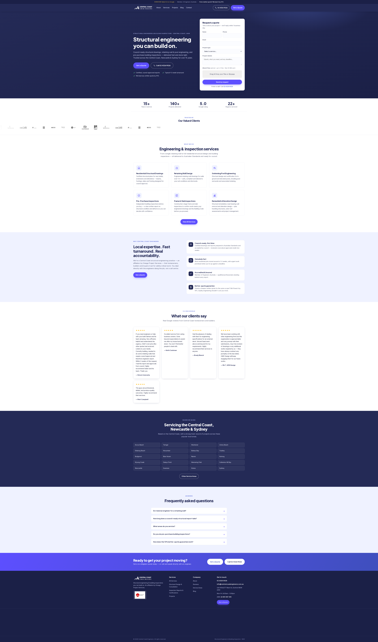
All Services (173, 581)
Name (204, 32)
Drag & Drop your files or (222, 74)
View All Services (189, 222)
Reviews (196, 584)
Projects (175, 8)
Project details (207, 56)
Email (204, 40)
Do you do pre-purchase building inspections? (171, 534)
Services (166, 8)
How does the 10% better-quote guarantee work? (173, 542)
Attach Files (218, 68)
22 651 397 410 (226, 597)
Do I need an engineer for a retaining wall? (169, 511)
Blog (182, 8)
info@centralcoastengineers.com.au (230, 584)
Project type (206, 47)
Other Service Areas (189, 476)
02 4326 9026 (222, 8)
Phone (225, 32)
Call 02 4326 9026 (163, 65)
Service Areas (197, 588)
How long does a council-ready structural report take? (175, 518)
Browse (232, 74)
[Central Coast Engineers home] (142, 8)
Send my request (222, 82)
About (158, 8)
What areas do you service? (164, 526)
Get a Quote (237, 8)
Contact (189, 8)
